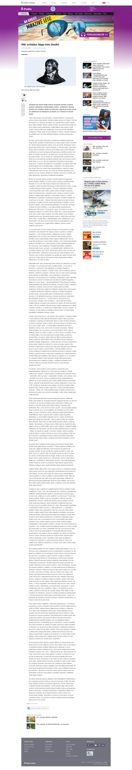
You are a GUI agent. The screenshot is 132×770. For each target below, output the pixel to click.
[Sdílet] (25, 101)
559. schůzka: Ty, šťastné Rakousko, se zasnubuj (52, 724)
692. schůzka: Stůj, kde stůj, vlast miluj (100, 147)
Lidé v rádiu (69, 749)
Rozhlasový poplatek (72, 756)
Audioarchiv (93, 8)
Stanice (74, 2)
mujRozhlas (64, 2)
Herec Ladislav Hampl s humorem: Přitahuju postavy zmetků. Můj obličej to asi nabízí (100, 95)
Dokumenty (97, 14)
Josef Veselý (34, 703)
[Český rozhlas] (28, 3)
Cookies (83, 762)
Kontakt (68, 753)
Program (54, 2)
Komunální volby (29, 747)
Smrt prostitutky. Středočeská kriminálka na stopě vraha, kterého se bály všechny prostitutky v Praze (101, 104)
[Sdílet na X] (23, 110)
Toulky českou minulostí (39, 48)
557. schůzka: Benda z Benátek (46, 717)
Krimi (94, 118)
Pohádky (86, 121)
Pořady (41, 14)
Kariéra (68, 751)
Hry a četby (87, 118)
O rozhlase (84, 2)
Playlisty (58, 14)
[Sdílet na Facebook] (23, 106)
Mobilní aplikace (49, 751)
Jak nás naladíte (70, 744)
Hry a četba (79, 14)
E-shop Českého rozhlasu (92, 177)
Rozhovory (88, 14)
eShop (26, 751)
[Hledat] (109, 3)
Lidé (64, 14)
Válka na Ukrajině (29, 744)
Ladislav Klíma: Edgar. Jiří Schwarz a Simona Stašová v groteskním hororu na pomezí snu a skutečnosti (101, 86)
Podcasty (48, 749)
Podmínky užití (98, 762)
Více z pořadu (88, 144)
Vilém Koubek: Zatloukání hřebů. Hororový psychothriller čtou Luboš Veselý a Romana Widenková (101, 67)
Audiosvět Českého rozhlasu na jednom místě (94, 131)
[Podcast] (22, 101)
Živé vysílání (87, 124)
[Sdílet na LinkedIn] (23, 114)
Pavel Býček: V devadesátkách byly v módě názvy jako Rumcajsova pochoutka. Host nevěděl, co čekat (101, 77)
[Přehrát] (24, 95)
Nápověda (69, 747)
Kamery (92, 10)
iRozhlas (44, 2)
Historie (24, 14)
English (106, 762)
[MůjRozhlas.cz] (24, 54)
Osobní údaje (90, 762)
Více (105, 14)
